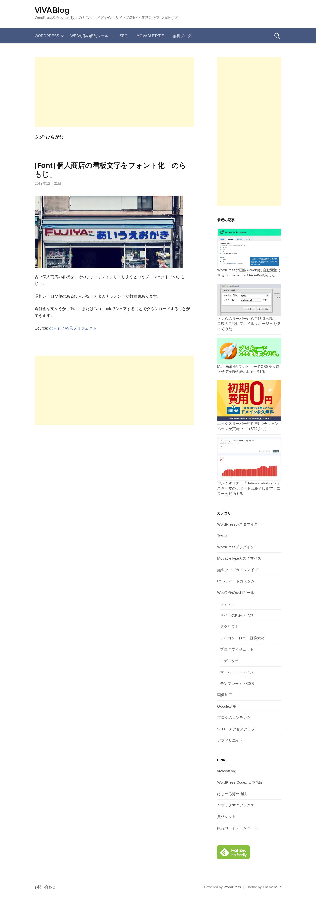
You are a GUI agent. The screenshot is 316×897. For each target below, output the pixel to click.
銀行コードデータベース (237, 828)
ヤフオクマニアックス (235, 805)
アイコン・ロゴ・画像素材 (242, 638)
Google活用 (226, 706)
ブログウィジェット (237, 649)
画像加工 (224, 695)
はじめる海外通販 (232, 794)
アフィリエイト (230, 740)
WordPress (47, 36)
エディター (229, 661)
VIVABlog (52, 10)
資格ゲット (226, 816)
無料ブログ (182, 36)
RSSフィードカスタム (236, 581)
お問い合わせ (45, 887)
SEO (124, 36)
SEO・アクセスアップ (236, 729)
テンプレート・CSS (237, 683)
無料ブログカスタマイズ (237, 570)
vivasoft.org (226, 771)
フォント (227, 604)
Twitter (222, 535)
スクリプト (229, 626)
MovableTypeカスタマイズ (239, 558)
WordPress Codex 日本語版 (240, 782)
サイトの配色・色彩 (237, 615)
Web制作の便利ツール (89, 36)
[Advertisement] (114, 92)
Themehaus (272, 887)
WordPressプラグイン (235, 547)
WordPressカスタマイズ (237, 524)
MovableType (150, 36)
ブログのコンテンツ (234, 717)
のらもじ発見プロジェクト (73, 328)
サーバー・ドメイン (237, 672)
